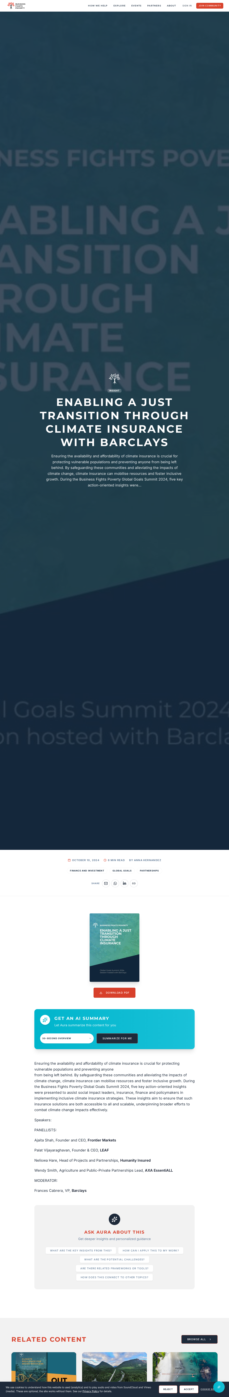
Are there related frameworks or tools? (114, 1268)
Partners (154, 5)
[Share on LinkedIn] (124, 883)
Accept (189, 1389)
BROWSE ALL (196, 1339)
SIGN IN (187, 5)
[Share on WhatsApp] (115, 883)
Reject (168, 1389)
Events (136, 5)
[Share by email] (106, 883)
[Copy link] (134, 883)
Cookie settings (212, 1389)
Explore (119, 5)
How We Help (98, 5)
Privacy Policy (90, 1391)
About (171, 5)
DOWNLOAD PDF (118, 992)
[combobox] (67, 1038)
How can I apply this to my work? (151, 1250)
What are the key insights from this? (81, 1250)
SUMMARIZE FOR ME (117, 1038)
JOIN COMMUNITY (210, 5)
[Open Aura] (219, 1387)
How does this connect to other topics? (114, 1277)
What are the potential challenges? (114, 1259)
